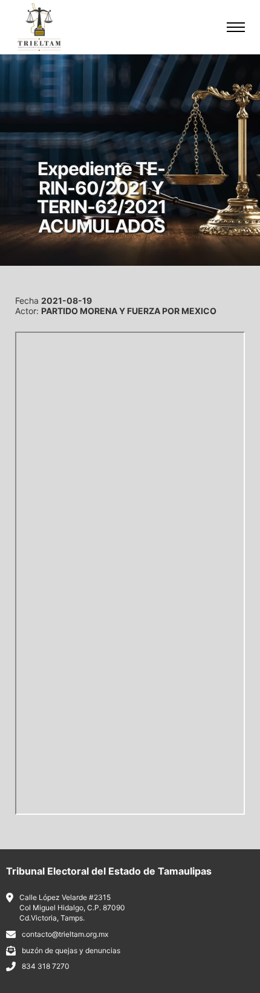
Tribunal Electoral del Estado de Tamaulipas (109, 871)
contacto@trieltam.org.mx (65, 934)
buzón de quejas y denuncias (71, 950)
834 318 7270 (46, 966)
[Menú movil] (236, 27)
